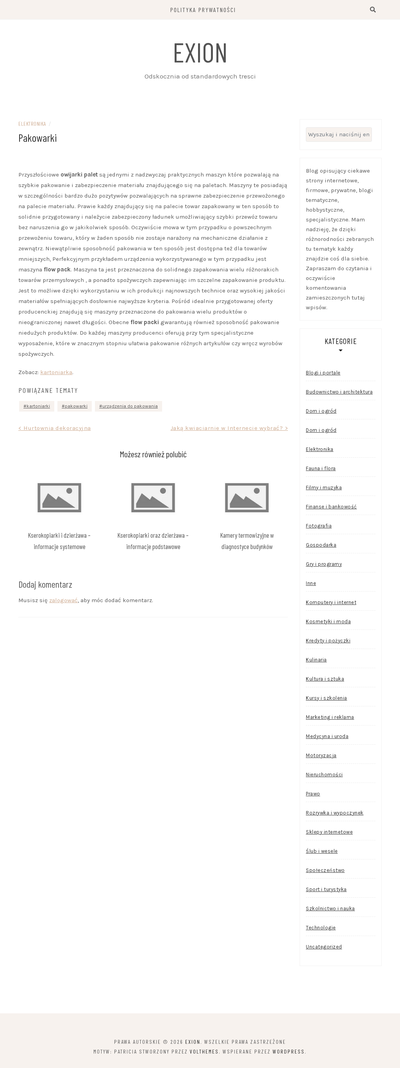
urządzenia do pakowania (130, 406)
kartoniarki (38, 406)
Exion (200, 51)
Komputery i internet (331, 602)
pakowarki (76, 406)
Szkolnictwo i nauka (330, 908)
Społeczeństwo (325, 870)
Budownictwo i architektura (339, 392)
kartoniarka (56, 372)
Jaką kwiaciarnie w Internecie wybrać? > (229, 427)
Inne (311, 583)
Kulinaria (316, 660)
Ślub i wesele (322, 851)
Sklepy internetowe (329, 832)
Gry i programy (324, 564)
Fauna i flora (321, 468)
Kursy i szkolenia (326, 698)
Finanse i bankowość (331, 507)
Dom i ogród (321, 411)
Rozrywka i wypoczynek (335, 813)
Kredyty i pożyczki (328, 641)
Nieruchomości (324, 774)
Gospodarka (321, 545)
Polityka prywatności (203, 9)
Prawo (313, 794)
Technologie (321, 928)
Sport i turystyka (326, 889)
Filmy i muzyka (324, 487)
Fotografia (319, 526)
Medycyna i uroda (327, 736)
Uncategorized (324, 947)
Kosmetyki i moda (328, 621)
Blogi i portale (323, 373)
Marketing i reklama (330, 717)
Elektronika (32, 123)
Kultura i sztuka (325, 679)
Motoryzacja (321, 755)
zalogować (63, 600)
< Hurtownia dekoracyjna (54, 427)
